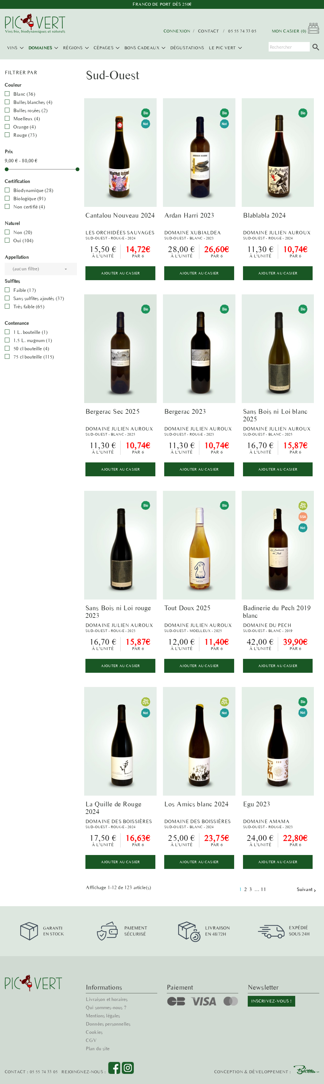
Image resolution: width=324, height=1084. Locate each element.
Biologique (29, 199)
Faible (24, 290)
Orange (24, 127)
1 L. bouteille (30, 332)
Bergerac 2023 (185, 411)
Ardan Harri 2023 (189, 215)
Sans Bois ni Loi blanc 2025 (275, 415)
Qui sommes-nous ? (106, 1007)
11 (264, 889)
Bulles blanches (32, 102)
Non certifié (29, 207)
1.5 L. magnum (32, 340)
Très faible (28, 307)
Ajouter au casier (120, 273)
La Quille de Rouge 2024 (113, 808)
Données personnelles (108, 1024)
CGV (91, 1040)
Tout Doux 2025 (187, 608)
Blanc (24, 94)
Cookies (94, 1032)
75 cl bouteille (33, 357)
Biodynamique (33, 190)
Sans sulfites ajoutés (38, 298)
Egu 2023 (256, 804)
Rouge (25, 135)
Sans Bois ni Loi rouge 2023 (118, 611)
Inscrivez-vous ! (271, 1001)
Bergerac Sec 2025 (112, 411)
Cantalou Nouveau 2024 (120, 215)
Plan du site (97, 1048)
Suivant (307, 889)
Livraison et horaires (107, 999)
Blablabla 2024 (264, 215)
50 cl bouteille (31, 349)
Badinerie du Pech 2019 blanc (277, 611)
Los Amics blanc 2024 (196, 804)
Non (22, 232)
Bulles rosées (30, 110)
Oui (23, 241)
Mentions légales (103, 1016)
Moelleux (26, 119)
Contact (208, 31)
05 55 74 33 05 (242, 31)
